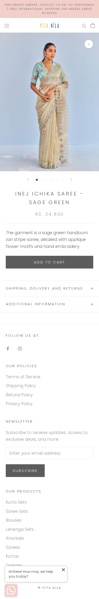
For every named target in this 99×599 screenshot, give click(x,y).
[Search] (84, 25)
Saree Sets (17, 511)
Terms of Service (23, 377)
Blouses (13, 520)
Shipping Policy (21, 386)
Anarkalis (15, 538)
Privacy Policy (19, 404)
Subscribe (25, 470)
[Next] (71, 179)
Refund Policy (19, 395)
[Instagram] (20, 348)
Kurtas (12, 556)
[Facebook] (8, 348)
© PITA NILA (49, 588)
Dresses (14, 565)
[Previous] (28, 179)
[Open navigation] (6, 25)
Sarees (13, 547)
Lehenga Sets (20, 529)
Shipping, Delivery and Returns (44, 288)
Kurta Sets (16, 502)
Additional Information (35, 303)
